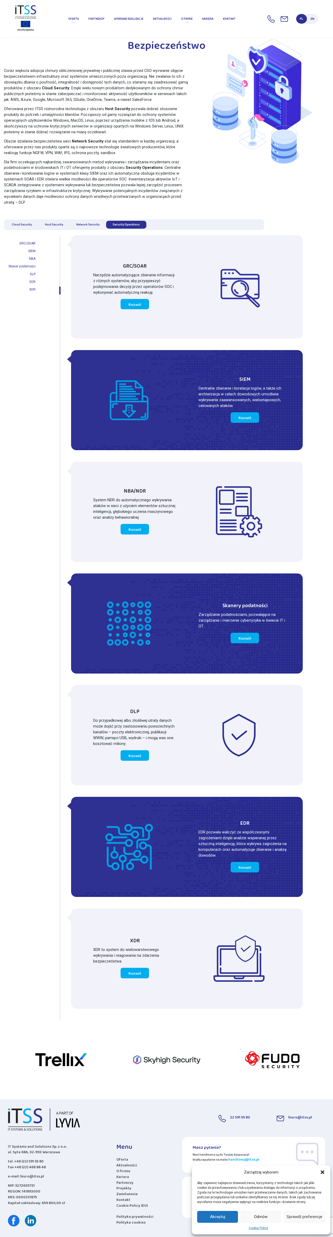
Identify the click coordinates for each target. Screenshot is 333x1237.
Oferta (73, 19)
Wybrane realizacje (128, 19)
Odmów (260, 1216)
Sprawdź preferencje (304, 1216)
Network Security (88, 225)
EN (312, 19)
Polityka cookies (131, 1223)
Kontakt (229, 19)
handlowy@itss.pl (243, 1160)
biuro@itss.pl (32, 1177)
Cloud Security (22, 225)
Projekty (123, 1189)
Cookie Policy (258, 1228)
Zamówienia (127, 1195)
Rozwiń (134, 305)
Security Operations (126, 225)
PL (301, 19)
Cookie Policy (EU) (132, 1207)
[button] (322, 1172)
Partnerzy (96, 19)
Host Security (54, 225)
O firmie (187, 19)
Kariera (207, 19)
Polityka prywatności (134, 1217)
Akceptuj (217, 1216)
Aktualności (162, 19)
